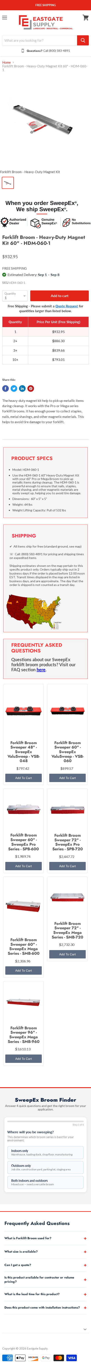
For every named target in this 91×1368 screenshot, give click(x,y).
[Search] (83, 40)
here (41, 669)
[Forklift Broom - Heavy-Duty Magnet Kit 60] (45, 121)
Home (6, 62)
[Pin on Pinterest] (30, 388)
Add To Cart (23, 778)
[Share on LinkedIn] (22, 388)
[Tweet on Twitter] (14, 388)
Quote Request (66, 306)
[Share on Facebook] (5, 388)
